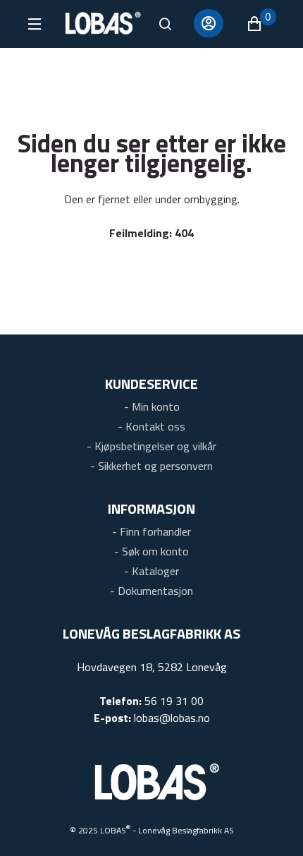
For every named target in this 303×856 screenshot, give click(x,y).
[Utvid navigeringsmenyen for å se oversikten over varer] (33, 24)
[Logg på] (208, 23)
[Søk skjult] (165, 24)
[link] (151, 404)
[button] (261, 24)
